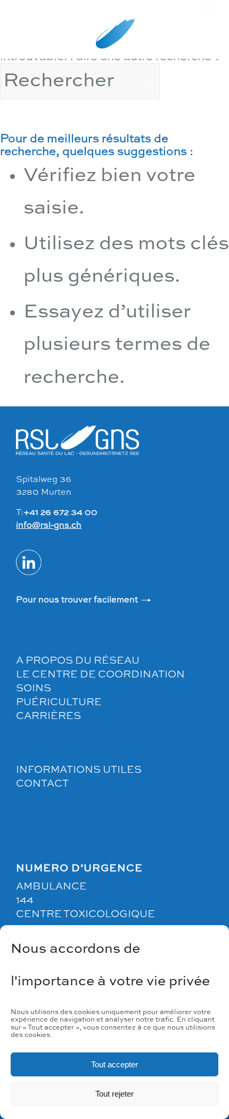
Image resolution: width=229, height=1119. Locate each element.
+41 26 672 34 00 (60, 513)
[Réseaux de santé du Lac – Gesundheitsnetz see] (114, 37)
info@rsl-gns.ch (48, 525)
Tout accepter (114, 1064)
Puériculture (59, 702)
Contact (42, 784)
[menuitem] (198, 8)
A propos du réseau (78, 661)
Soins (33, 688)
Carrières (48, 716)
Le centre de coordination (100, 674)
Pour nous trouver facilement (77, 600)
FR (198, 8)
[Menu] (14, 37)
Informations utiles (79, 770)
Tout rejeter (114, 1093)
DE (219, 8)
